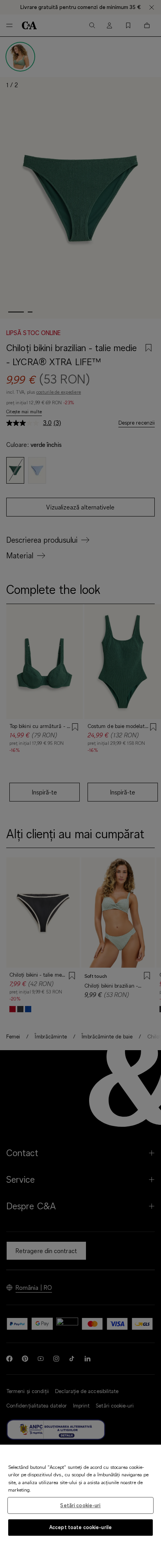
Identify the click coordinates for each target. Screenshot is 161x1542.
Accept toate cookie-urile (80, 1527)
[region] (80, 1493)
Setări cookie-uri (80, 1505)
